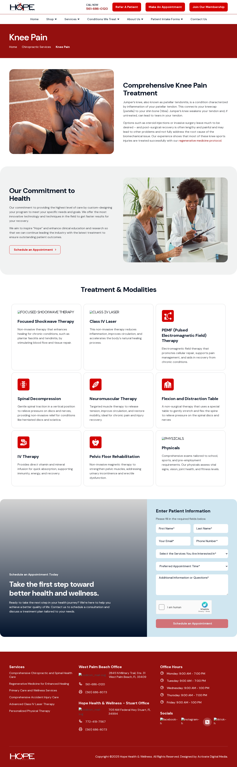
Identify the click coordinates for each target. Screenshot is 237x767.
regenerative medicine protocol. (200, 141)
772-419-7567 (95, 722)
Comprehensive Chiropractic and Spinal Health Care (40, 675)
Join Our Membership (209, 7)
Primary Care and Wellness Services (33, 690)
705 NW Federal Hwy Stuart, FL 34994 (130, 712)
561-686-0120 (95, 684)
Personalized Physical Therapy (29, 711)
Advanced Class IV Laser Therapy (32, 704)
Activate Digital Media (212, 756)
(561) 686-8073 (96, 692)
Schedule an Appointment (33, 250)
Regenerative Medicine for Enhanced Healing (39, 684)
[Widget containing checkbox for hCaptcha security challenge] (184, 607)
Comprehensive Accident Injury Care (34, 697)
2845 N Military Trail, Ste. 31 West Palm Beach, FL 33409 (127, 675)
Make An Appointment (165, 7)
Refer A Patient (127, 7)
